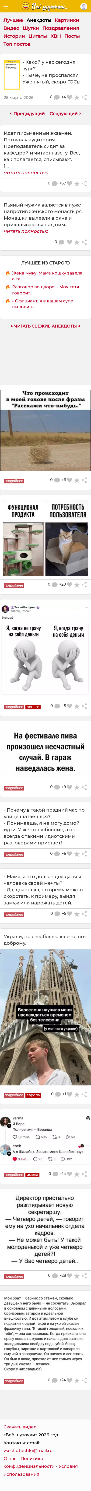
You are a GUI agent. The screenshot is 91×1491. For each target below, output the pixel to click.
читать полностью (26, 172)
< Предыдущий (27, 113)
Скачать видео (20, 1427)
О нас (10, 1458)
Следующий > (65, 113)
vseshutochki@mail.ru (28, 1450)
